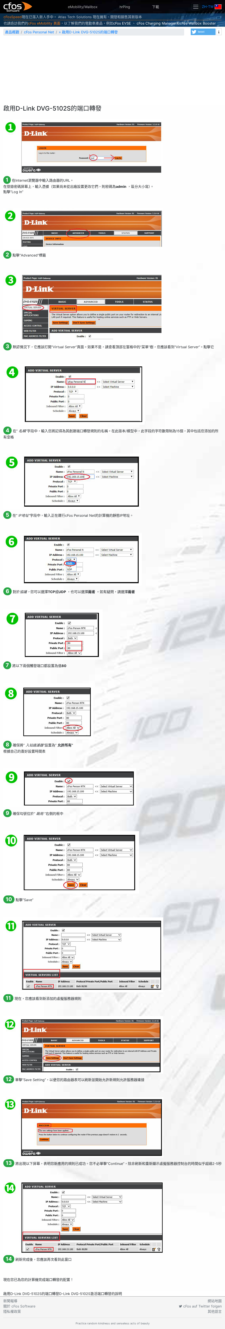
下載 (155, 7)
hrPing (125, 7)
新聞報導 (10, 1301)
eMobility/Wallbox (83, 7)
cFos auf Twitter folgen (202, 1306)
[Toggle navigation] (196, 7)
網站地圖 (215, 1301)
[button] (203, 32)
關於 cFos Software (19, 1306)
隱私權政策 (12, 1311)
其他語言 (215, 1311)
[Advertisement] (112, 72)
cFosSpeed (13, 17)
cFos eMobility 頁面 (44, 23)
